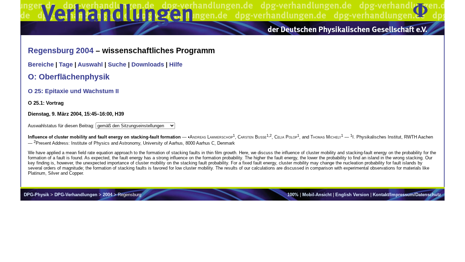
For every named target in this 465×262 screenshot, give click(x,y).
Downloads (147, 64)
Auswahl (90, 64)
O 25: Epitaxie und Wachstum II (73, 91)
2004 (107, 194)
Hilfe (175, 64)
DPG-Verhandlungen (75, 194)
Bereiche (41, 64)
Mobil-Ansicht (317, 194)
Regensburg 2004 (61, 50)
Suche (117, 64)
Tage (66, 64)
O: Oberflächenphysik (69, 76)
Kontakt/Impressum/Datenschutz (407, 194)
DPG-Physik (36, 194)
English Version (352, 194)
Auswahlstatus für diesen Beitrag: (62, 125)
